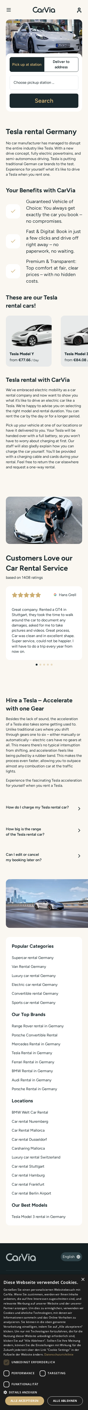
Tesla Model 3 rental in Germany (38, 1216)
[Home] (44, 10)
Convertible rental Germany (35, 993)
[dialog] (44, 1342)
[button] (44, 1392)
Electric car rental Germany (34, 984)
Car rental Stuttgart (28, 1166)
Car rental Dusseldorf (29, 1139)
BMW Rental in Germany (32, 1071)
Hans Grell (67, 595)
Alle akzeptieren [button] (24, 1401)
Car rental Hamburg (28, 1175)
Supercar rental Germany (33, 957)
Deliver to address (61, 64)
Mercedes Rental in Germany (36, 1044)
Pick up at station (27, 64)
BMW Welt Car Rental (30, 1112)
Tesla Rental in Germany (32, 1053)
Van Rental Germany (29, 966)
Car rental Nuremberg (30, 1121)
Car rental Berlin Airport (31, 1193)
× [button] (82, 1279)
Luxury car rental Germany (34, 975)
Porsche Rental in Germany (34, 1089)
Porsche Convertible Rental (34, 1035)
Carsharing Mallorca (28, 1148)
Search (44, 100)
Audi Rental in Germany (31, 1080)
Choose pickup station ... (34, 82)
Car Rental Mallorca (28, 1130)
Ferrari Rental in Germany (33, 1062)
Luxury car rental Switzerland (36, 1157)
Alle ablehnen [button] (65, 1401)
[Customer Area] (79, 8)
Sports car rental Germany (33, 1002)
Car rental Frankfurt (28, 1184)
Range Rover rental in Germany (38, 1026)
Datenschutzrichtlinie (58, 1354)
